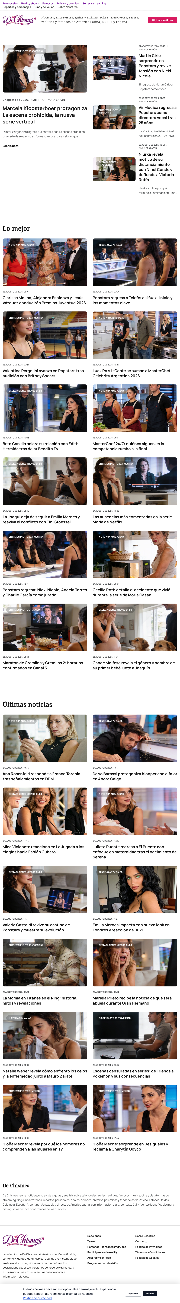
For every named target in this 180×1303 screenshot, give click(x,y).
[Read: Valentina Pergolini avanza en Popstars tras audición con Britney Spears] (45, 335)
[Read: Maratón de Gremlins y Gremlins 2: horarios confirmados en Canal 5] (45, 627)
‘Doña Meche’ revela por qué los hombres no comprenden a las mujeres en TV (44, 1147)
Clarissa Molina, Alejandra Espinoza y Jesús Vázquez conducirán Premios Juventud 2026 (44, 300)
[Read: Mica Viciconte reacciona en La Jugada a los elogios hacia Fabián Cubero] (45, 811)
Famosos (48, 3)
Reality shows (30, 3)
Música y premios (68, 3)
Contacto (141, 1241)
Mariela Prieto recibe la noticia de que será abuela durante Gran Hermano (132, 1001)
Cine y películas (44, 7)
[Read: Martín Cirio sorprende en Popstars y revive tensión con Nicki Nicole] (114, 68)
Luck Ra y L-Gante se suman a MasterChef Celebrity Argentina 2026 (131, 373)
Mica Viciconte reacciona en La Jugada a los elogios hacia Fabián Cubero (43, 850)
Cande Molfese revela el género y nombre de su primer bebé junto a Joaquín (134, 665)
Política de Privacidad (148, 1247)
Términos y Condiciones (150, 1252)
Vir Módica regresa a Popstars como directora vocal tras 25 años (158, 115)
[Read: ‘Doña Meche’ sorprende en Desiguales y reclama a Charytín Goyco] (135, 1108)
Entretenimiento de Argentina (26, 51)
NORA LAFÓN (56, 100)
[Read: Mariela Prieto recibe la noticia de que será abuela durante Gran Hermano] (135, 962)
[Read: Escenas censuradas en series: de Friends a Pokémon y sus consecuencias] (135, 1035)
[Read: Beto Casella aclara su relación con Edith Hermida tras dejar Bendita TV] (45, 408)
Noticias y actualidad (21, 244)
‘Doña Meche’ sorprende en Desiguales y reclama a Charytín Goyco (130, 1147)
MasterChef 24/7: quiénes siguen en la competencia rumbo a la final (128, 446)
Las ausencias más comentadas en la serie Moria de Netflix (132, 519)
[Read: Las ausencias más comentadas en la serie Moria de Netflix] (135, 481)
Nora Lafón (150, 49)
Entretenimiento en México (24, 609)
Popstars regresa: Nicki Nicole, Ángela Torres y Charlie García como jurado (45, 592)
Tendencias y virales (111, 244)
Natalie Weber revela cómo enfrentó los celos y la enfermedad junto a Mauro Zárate (45, 1074)
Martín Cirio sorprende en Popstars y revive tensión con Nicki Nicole (155, 66)
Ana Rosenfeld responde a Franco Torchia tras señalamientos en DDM (41, 777)
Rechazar (133, 1293)
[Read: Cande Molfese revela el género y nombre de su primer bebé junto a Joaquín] (135, 627)
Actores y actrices (99, 1258)
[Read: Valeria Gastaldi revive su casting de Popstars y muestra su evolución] (45, 889)
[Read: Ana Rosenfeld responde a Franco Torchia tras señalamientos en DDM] (45, 738)
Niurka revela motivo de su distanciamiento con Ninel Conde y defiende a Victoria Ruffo (156, 167)
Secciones (94, 1236)
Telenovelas (10, 3)
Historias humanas (20, 1018)
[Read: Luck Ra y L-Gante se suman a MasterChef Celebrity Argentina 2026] (135, 335)
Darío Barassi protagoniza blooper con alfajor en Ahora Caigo (135, 777)
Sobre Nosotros (68, 7)
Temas (91, 1241)
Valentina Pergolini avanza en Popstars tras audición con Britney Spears (43, 373)
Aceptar (150, 1293)
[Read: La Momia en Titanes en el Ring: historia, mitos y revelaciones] (45, 962)
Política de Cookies (147, 1258)
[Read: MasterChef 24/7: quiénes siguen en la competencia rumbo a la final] (135, 408)
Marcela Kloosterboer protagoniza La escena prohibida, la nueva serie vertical (45, 115)
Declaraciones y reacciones (108, 163)
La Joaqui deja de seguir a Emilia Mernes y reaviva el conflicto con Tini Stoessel (41, 519)
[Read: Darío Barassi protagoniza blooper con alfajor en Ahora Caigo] (135, 738)
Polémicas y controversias (115, 1018)
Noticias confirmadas (111, 317)
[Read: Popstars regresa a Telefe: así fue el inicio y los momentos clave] (135, 262)
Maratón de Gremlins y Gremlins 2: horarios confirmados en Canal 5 (43, 665)
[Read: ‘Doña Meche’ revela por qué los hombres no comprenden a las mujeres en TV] (45, 1108)
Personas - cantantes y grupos (106, 1247)
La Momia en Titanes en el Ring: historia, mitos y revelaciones (40, 1001)
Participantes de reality (102, 1252)
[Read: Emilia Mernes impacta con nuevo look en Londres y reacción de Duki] (135, 889)
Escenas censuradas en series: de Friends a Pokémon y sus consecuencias (133, 1074)
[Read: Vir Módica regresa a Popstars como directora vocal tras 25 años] (114, 117)
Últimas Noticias (162, 20)
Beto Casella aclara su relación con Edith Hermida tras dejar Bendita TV (41, 446)
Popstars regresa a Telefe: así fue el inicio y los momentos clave (132, 300)
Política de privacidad (37, 1298)
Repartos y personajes (17, 7)
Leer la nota (10, 146)
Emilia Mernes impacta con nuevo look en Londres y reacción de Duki (131, 928)
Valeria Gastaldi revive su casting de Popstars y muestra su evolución (36, 928)
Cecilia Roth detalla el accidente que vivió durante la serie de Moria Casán (132, 592)
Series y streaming (94, 3)
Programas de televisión (102, 1263)
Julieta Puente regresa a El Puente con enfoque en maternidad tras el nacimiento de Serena (135, 852)
